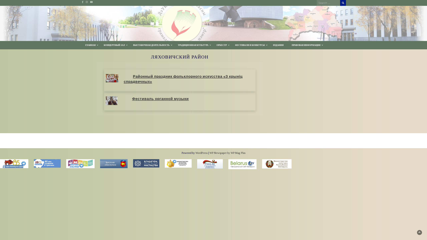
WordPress (201, 153)
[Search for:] (328, 3)
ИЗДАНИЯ (278, 45)
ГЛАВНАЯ (90, 45)
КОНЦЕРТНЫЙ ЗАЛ (114, 45)
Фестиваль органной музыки (160, 99)
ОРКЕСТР (222, 45)
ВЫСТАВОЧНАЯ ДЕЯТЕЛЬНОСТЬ (151, 45)
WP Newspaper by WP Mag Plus (227, 153)
